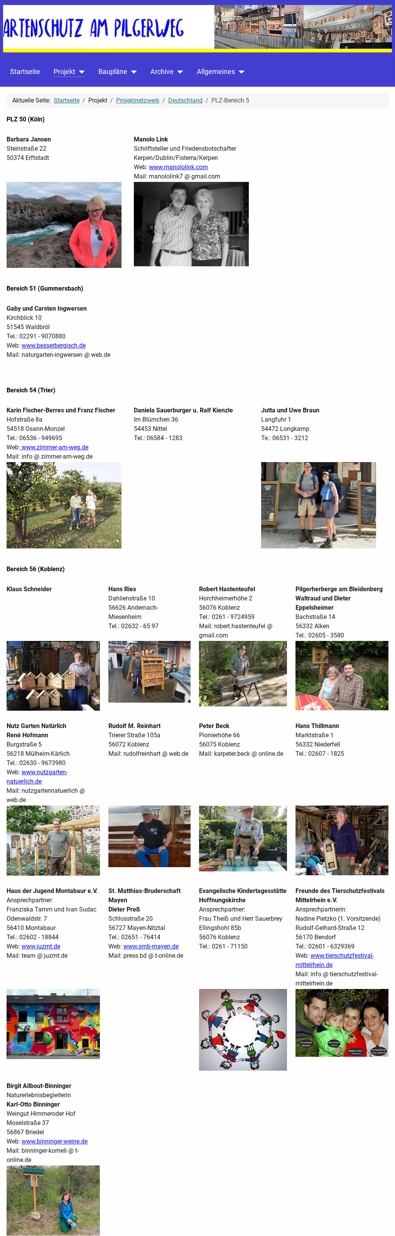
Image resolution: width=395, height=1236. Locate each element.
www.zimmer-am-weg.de (54, 447)
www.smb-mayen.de (151, 946)
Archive (162, 72)
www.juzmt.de (41, 946)
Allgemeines (216, 72)
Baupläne (112, 72)
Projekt (64, 72)
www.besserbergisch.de (54, 345)
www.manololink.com (178, 167)
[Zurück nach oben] (381, 1222)
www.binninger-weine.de (55, 1141)
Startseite (25, 72)
